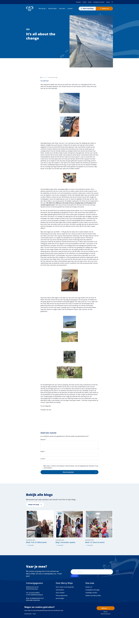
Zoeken (112, 2)
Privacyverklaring (27, 613)
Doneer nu (105, 8)
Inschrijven (74, 575)
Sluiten (34, 613)
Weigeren (106, 611)
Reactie (43, 439)
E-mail (43, 459)
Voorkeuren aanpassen (105, 613)
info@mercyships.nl (37, 594)
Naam (43, 451)
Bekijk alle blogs (33, 504)
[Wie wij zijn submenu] (46, 8)
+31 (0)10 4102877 (34, 593)
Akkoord (104, 608)
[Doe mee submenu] (65, 8)
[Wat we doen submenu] (57, 8)
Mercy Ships (44, 77)
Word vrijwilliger (88, 8)
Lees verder (30, 545)
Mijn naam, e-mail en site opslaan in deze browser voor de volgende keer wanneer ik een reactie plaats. (70, 467)
